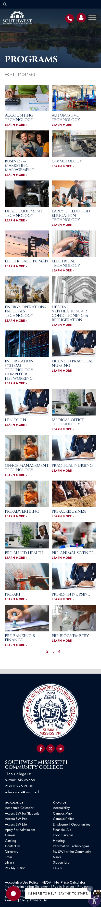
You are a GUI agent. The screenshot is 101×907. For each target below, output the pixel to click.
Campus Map (62, 813)
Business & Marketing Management (19, 165)
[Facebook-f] (41, 748)
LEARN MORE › (16, 125)
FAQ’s (57, 868)
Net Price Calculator (69, 882)
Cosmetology (67, 161)
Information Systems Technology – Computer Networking (20, 370)
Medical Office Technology (68, 422)
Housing (59, 840)
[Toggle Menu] (92, 17)
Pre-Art (13, 594)
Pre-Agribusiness (69, 511)
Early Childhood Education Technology (71, 215)
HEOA (46, 882)
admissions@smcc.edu (22, 792)
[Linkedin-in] (60, 748)
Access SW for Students (22, 813)
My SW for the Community (72, 851)
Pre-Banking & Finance (20, 638)
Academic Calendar (19, 807)
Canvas (10, 835)
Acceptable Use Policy (21, 882)
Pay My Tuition (15, 868)
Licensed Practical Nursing (72, 363)
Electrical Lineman (26, 261)
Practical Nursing (72, 465)
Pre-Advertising (22, 511)
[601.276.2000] (69, 18)
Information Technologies (71, 846)
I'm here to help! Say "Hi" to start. (58, 893)
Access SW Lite (16, 824)
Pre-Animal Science (73, 553)
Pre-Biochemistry (70, 635)
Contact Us (12, 846)
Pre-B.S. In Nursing (71, 594)
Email (9, 857)
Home (9, 74)
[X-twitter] (50, 748)
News (57, 857)
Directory (11, 851)
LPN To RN (15, 420)
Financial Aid (62, 829)
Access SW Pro (16, 818)
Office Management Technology (27, 468)
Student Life (61, 862)
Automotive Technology (66, 117)
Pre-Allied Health (24, 553)
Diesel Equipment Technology (23, 213)
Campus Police (63, 818)
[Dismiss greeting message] (90, 889)
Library (9, 862)
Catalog (10, 840)
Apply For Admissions (20, 829)
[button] (13, 893)
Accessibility (61, 807)
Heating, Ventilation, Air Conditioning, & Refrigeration (70, 313)
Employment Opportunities (72, 824)
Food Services (63, 835)
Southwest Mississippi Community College (36, 764)
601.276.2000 (21, 786)
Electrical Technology (66, 263)
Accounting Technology (19, 117)
